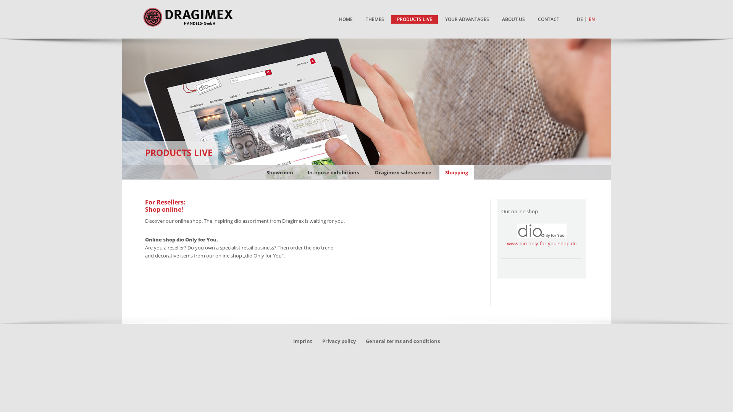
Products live (179, 152)
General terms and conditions (403, 341)
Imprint (302, 341)
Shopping (456, 172)
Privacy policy (339, 341)
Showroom (279, 172)
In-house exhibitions (333, 172)
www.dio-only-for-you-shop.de (541, 243)
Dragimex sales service (403, 172)
